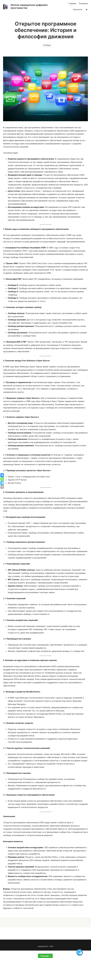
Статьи (47, 45)
